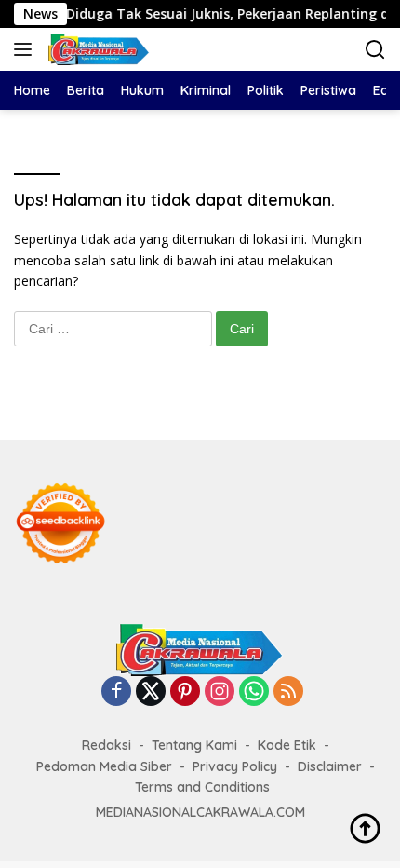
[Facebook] (116, 692)
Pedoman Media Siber (104, 766)
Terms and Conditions (202, 787)
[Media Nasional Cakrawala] (97, 49)
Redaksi (106, 745)
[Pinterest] (185, 692)
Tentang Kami (194, 745)
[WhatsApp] (254, 692)
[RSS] (288, 692)
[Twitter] (151, 692)
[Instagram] (219, 692)
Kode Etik (287, 745)
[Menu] (26, 49)
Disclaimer (330, 766)
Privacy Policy (235, 766)
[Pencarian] (375, 49)
